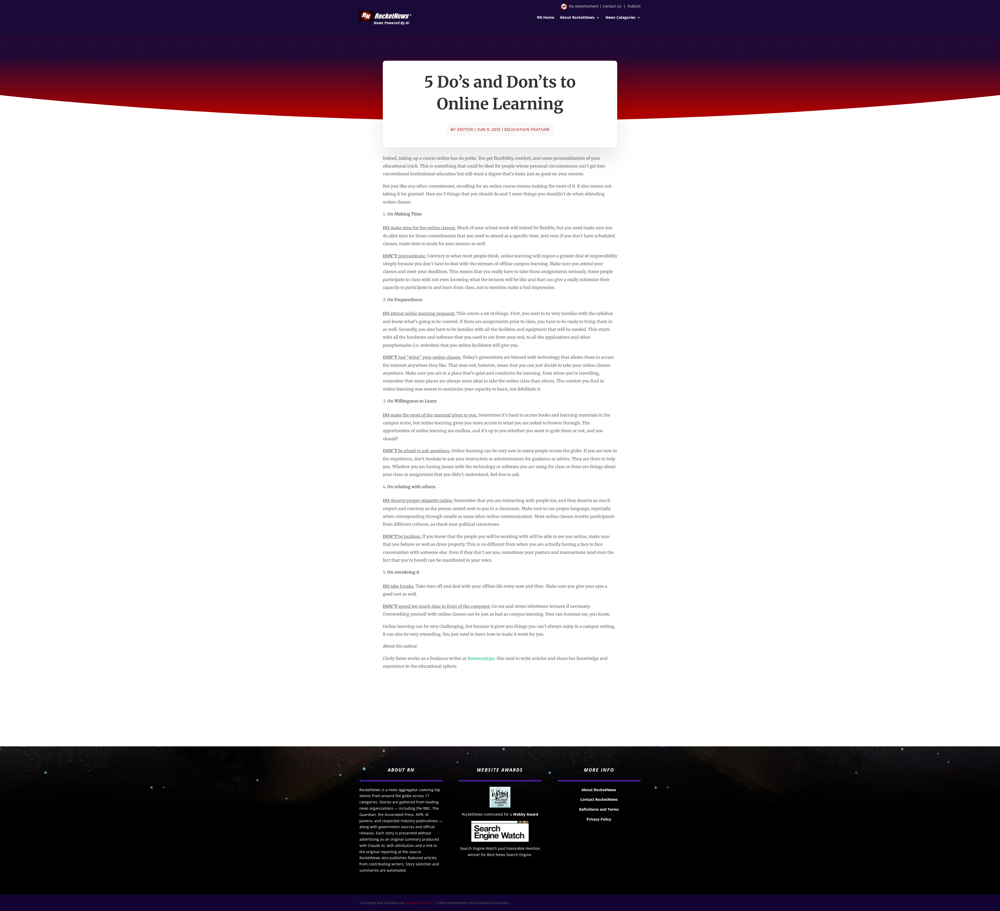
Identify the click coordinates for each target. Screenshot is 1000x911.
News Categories (620, 18)
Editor (465, 129)
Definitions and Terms (599, 809)
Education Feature (527, 129)
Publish (634, 6)
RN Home (545, 18)
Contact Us (612, 6)
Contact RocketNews (599, 799)
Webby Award (525, 814)
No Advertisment (583, 6)
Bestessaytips (481, 658)
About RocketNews (577, 18)
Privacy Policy (598, 819)
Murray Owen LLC (419, 902)
